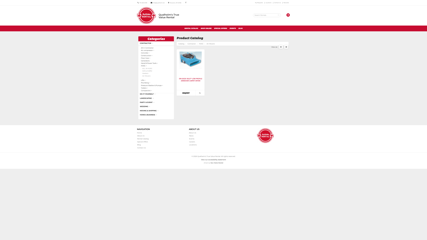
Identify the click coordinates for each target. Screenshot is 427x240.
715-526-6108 (143, 3)
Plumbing (145, 83)
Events (233, 28)
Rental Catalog (191, 28)
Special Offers (220, 28)
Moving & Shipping (148, 111)
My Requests (259, 2)
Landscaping (146, 98)
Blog (240, 28)
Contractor (146, 43)
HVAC (143, 66)
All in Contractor (147, 48)
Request (188, 93)
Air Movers (146, 76)
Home (139, 133)
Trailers (144, 88)
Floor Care (145, 58)
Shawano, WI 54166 (175, 3)
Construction (146, 56)
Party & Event (146, 102)
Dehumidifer (147, 71)
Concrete (144, 53)
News (191, 136)
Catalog (181, 44)
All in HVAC (147, 68)
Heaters (145, 73)
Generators (145, 61)
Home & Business (148, 115)
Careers (192, 142)
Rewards (286, 2)
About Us (140, 136)
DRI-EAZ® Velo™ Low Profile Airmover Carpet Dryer (190, 80)
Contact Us (277, 2)
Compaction (146, 91)
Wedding (144, 106)
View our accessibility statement (213, 160)
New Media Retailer (216, 163)
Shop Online (206, 28)
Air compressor (147, 50)
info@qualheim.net (159, 3)
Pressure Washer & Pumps (151, 85)
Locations (268, 2)
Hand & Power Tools (148, 63)
